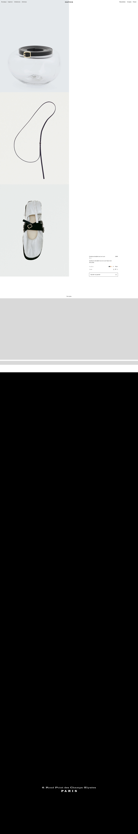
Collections (17, 2)
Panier (134, 2)
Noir (116, 266)
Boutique (3, 2)
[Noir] (110, 266)
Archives (24, 2)
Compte (129, 2)
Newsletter (122, 2)
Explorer (10, 2)
